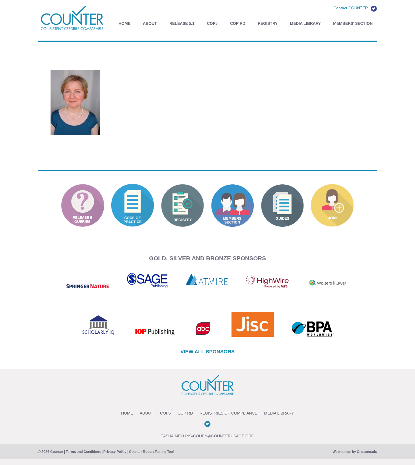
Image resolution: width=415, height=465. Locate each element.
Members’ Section (353, 23)
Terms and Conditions (83, 452)
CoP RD (237, 23)
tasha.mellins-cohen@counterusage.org (207, 436)
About (150, 23)
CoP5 (212, 23)
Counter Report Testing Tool (151, 452)
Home (124, 23)
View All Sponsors (207, 351)
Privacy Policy (114, 452)
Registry (268, 23)
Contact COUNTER (350, 8)
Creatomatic (367, 452)
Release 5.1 (182, 23)
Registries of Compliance (228, 413)
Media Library (305, 23)
